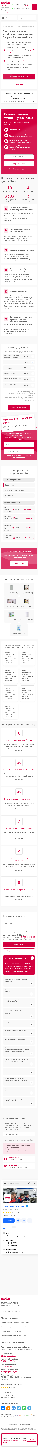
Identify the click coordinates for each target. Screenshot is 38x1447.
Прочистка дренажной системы (10, 385)
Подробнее (19, 750)
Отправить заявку (19, 164)
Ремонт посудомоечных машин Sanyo (15, 1327)
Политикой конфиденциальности (23, 1140)
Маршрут (10, 1220)
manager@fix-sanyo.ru (9, 1372)
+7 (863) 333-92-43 (21, 4)
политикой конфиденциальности (22, 456)
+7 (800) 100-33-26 (21, 8)
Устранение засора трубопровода (9, 367)
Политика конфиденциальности (19, 1425)
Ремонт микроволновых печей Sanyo (15, 1322)
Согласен (32, 1440)
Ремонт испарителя (9, 373)
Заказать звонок (19, 563)
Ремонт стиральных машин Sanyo (13, 1336)
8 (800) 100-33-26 (8, 1361)
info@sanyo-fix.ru (7, 1366)
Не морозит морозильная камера (8, 518)
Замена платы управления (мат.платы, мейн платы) (11, 356)
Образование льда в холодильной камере (8, 538)
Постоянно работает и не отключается (8, 527)
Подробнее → (28, 509)
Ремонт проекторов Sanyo (11, 1331)
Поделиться (3, 1408)
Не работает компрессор (8, 509)
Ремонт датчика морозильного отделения (12, 379)
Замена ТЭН (7, 362)
